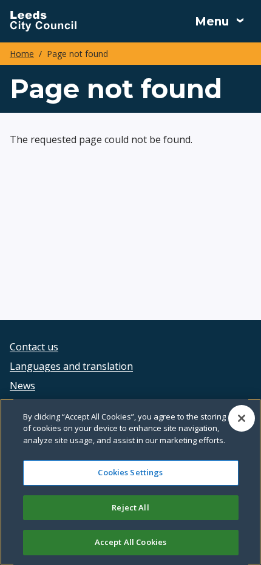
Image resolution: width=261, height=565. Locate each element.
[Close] (241, 418)
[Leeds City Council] (43, 21)
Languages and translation (71, 366)
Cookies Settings (130, 472)
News (22, 385)
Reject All (130, 507)
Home (22, 53)
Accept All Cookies (130, 542)
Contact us (34, 346)
